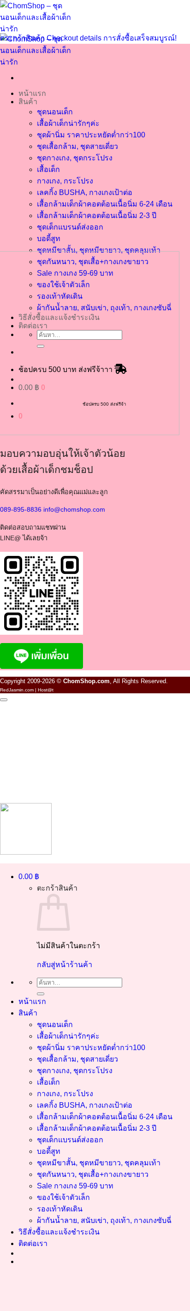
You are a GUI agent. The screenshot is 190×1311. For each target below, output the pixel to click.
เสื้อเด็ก (48, 169)
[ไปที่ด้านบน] (3, 699)
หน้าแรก (32, 93)
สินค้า (27, 102)
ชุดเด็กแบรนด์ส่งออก (70, 227)
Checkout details (75, 38)
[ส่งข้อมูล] (40, 993)
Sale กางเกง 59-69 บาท (75, 1186)
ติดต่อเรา (33, 1243)
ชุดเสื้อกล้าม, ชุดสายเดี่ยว (77, 146)
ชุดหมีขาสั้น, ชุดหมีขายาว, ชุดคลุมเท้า (98, 250)
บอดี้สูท (48, 238)
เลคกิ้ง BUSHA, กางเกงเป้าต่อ (84, 192)
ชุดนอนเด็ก (55, 112)
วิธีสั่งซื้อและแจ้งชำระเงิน (59, 1232)
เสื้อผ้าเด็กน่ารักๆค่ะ (68, 123)
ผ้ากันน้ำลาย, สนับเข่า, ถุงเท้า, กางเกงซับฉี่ (104, 1220)
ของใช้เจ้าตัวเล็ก (63, 1197)
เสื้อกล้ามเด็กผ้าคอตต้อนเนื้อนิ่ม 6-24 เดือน (104, 204)
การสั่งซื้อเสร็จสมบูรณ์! (140, 38)
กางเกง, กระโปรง (65, 181)
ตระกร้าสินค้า (23, 38)
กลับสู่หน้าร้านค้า (64, 964)
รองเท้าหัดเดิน (60, 1209)
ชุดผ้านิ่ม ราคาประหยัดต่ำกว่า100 (91, 135)
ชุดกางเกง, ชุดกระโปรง (75, 158)
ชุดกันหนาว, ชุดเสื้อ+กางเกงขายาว (92, 1174)
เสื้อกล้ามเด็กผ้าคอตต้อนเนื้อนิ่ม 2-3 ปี (96, 215)
